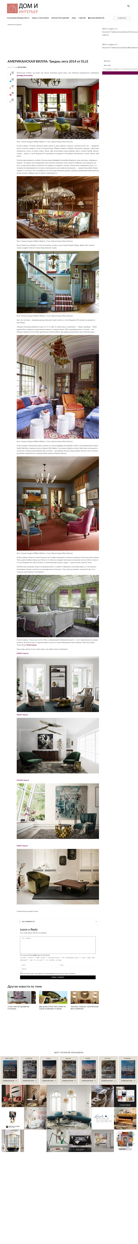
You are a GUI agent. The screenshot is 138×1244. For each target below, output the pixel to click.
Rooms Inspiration (97, 18)
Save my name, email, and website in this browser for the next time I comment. (48, 973)
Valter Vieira (21, 67)
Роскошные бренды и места (18, 18)
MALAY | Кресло (22, 715)
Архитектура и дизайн (60, 18)
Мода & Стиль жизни (40, 18)
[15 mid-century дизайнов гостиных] (22, 1000)
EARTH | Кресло (22, 846)
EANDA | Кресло (22, 653)
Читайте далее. (31, 645)
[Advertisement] (53, 45)
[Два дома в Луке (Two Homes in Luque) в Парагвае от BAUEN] (53, 997)
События (82, 18)
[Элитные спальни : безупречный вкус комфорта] (85, 1000)
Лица (74, 18)
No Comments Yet (28, 921)
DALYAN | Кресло (23, 780)
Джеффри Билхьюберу (25, 75)
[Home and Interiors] (38, 7)
